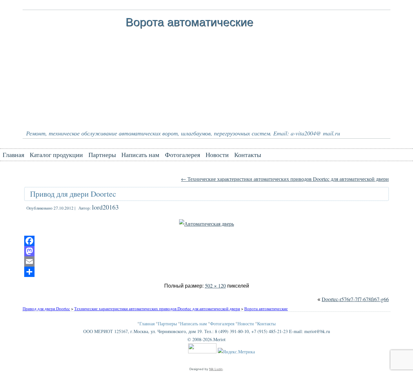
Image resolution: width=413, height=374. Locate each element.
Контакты (247, 154)
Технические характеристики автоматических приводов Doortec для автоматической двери (285, 178)
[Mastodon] (206, 251)
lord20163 (105, 207)
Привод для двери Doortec (73, 194)
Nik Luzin (216, 369)
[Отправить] (206, 272)
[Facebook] (206, 241)
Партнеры (102, 154)
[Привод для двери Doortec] (206, 223)
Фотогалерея (182, 154)
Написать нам (140, 154)
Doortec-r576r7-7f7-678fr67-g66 (355, 299)
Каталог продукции (56, 154)
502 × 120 (215, 285)
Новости (217, 154)
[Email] (206, 261)
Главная (13, 154)
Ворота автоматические (189, 22)
